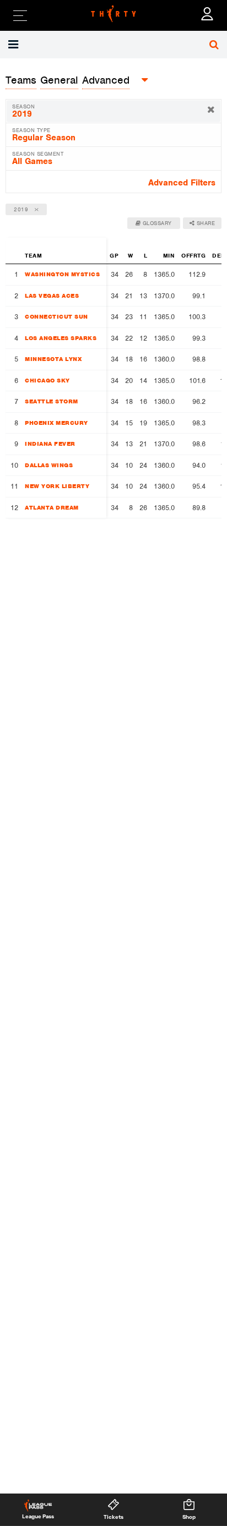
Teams (21, 80)
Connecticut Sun (56, 316)
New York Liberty (57, 486)
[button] (14, 44)
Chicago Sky (47, 380)
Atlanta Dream (52, 507)
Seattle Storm (51, 401)
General (59, 80)
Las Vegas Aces (52, 295)
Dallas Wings (49, 465)
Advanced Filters (181, 182)
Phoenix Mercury (56, 422)
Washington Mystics (62, 274)
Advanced (105, 80)
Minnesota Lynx (53, 359)
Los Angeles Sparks (60, 338)
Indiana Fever (50, 443)
